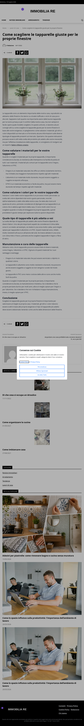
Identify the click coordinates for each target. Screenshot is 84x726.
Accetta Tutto (42, 375)
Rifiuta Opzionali (42, 371)
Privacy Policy (35, 362)
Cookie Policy (24, 362)
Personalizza (42, 367)
